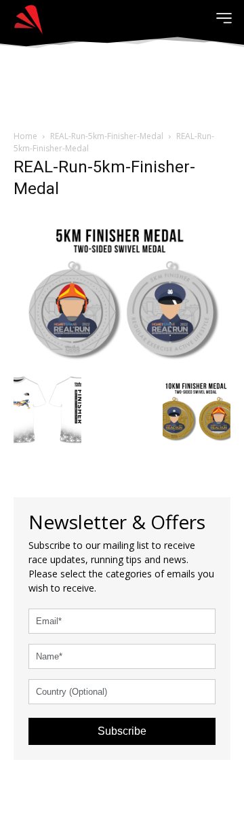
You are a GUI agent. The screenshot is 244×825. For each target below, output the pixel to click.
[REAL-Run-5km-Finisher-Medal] (122, 289)
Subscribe (122, 731)
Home (25, 136)
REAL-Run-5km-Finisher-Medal (106, 136)
